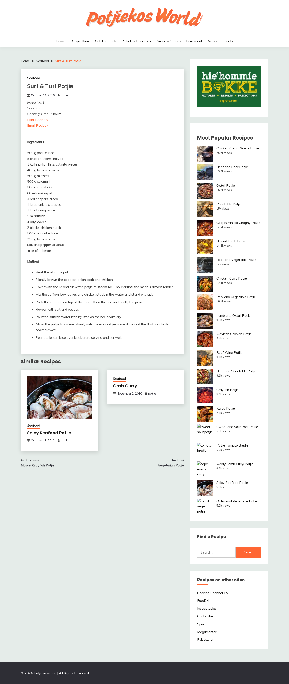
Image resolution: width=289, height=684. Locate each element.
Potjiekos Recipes (134, 41)
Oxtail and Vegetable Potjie (237, 501)
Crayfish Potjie (227, 390)
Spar (200, 624)
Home (60, 41)
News (212, 41)
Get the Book (105, 41)
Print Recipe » (37, 120)
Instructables (207, 608)
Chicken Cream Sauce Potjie (237, 148)
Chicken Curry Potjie (231, 278)
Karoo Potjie (225, 408)
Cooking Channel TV (212, 593)
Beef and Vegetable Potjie (236, 260)
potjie (65, 95)
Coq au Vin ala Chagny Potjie (238, 223)
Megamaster (206, 632)
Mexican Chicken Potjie (234, 334)
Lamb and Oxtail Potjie (233, 315)
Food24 (203, 600)
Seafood (33, 78)
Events (227, 41)
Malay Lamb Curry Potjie (234, 464)
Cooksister (205, 616)
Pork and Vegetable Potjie (236, 297)
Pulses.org (205, 639)
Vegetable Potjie (228, 204)
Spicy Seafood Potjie (49, 433)
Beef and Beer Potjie (232, 167)
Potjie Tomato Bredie (232, 445)
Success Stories (169, 41)
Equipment (194, 41)
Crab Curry (125, 386)
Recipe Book (79, 41)
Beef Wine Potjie (229, 352)
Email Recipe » (38, 125)
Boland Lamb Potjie (231, 241)
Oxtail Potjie (225, 185)
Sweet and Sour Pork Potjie (237, 427)
